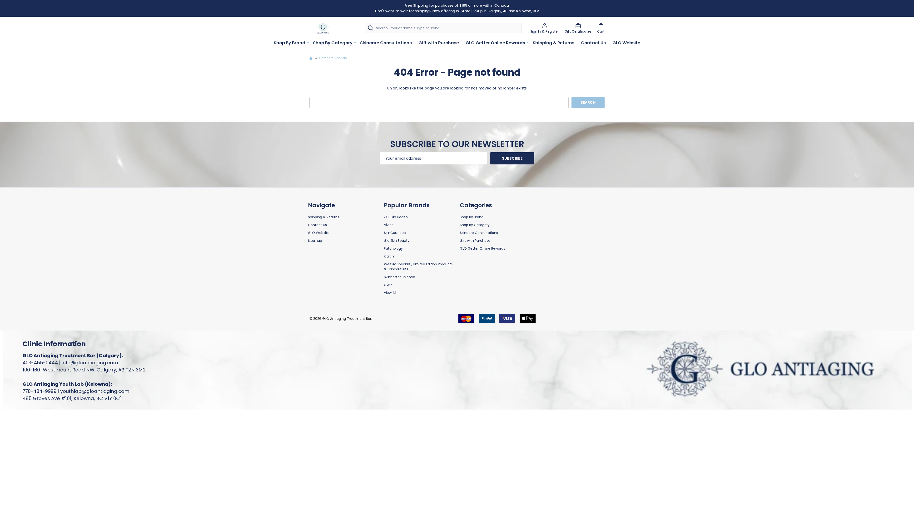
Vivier (388, 224)
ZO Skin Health (396, 217)
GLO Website (626, 43)
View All (390, 292)
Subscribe (512, 158)
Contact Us (593, 43)
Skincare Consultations (386, 43)
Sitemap (315, 240)
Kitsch (389, 256)
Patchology (393, 248)
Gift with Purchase (438, 43)
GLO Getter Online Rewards (495, 43)
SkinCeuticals (395, 232)
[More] (308, 42)
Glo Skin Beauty (396, 240)
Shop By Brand (289, 43)
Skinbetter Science (399, 277)
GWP (388, 284)
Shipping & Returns (553, 43)
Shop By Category (333, 43)
